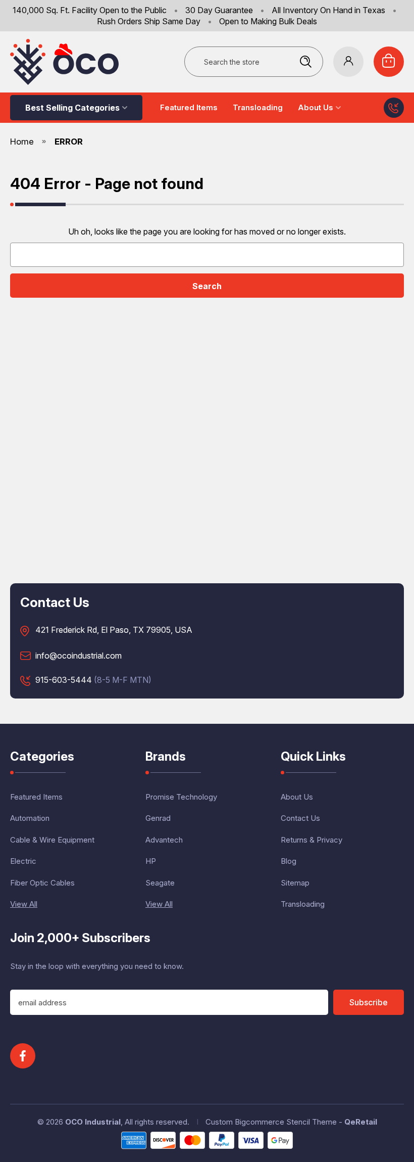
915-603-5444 (63, 680)
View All (23, 904)
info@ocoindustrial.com (78, 656)
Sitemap (295, 883)
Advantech (164, 840)
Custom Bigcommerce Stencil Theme (271, 1122)
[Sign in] (348, 62)
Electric (23, 861)
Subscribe (368, 1002)
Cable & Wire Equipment (52, 840)
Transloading (258, 107)
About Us (315, 107)
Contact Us (300, 818)
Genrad (158, 818)
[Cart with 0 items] (389, 62)
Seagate (160, 883)
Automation (29, 818)
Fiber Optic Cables (42, 883)
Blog (288, 861)
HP (150, 861)
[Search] (305, 62)
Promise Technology (181, 797)
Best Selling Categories (72, 108)
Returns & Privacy (311, 840)
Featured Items (189, 107)
